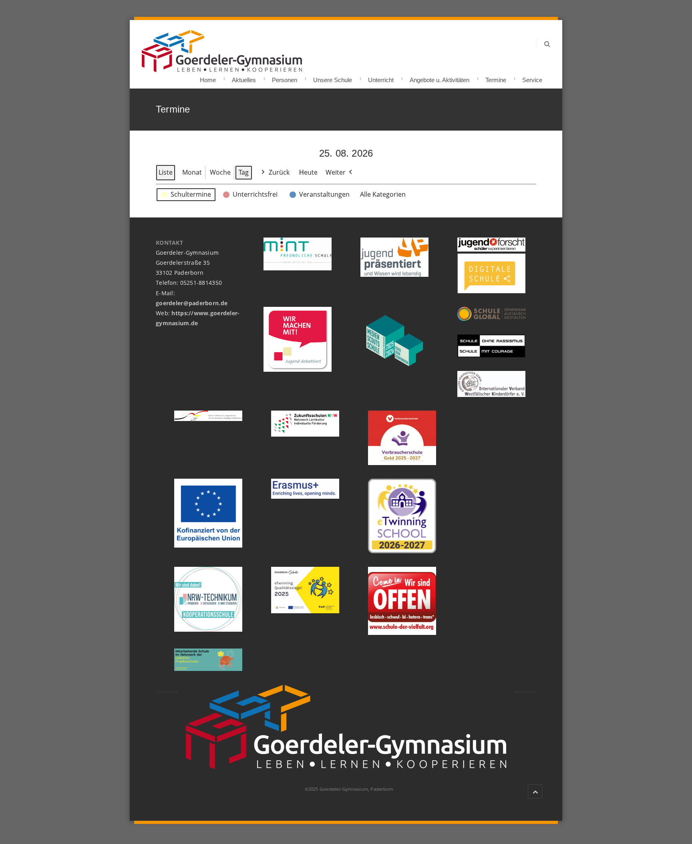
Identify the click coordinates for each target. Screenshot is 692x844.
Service (532, 78)
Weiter (336, 172)
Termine (495, 78)
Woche (220, 172)
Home (208, 78)
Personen (284, 78)
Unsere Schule (332, 78)
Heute (308, 172)
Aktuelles (244, 78)
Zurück (279, 172)
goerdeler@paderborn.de (191, 303)
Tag (244, 172)
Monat (192, 172)
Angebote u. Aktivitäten (439, 78)
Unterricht (381, 78)
